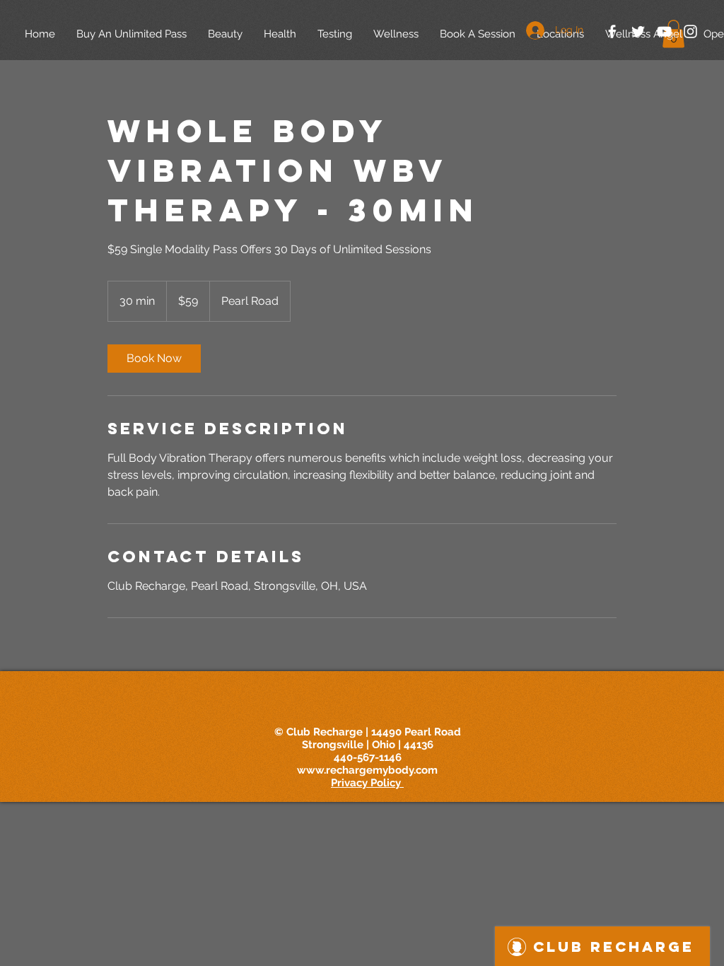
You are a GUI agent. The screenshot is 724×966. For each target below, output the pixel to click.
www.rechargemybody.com (367, 770)
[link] (154, 358)
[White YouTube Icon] (664, 31)
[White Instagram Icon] (690, 31)
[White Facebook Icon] (612, 31)
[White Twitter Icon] (638, 31)
